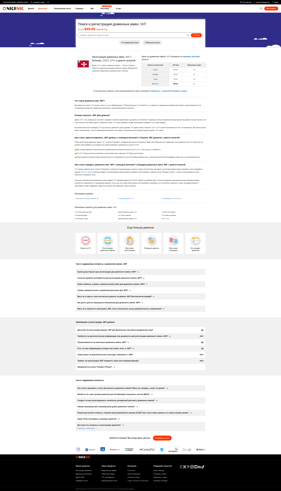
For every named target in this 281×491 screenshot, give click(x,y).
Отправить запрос (179, 91)
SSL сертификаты (108, 477)
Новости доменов (134, 474)
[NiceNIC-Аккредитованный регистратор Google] (187, 449)
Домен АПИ (80, 477)
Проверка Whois (82, 481)
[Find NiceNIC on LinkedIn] (199, 467)
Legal (130, 481)
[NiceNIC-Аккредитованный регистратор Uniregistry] (173, 449)
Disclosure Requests (140, 481)
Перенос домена (87, 172)
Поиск (197, 35)
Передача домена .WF (126, 198)
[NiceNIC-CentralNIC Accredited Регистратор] (147, 449)
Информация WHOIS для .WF (172, 198)
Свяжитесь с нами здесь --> (87, 428)
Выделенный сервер (109, 470)
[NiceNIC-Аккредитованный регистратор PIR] (161, 449)
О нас (118, 8)
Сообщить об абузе (160, 481)
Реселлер (105, 7)
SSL (92, 8)
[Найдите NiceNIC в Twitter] (184, 467)
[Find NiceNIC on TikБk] (202, 467)
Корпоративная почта (109, 481)
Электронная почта (62, 8)
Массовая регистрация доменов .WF (87, 198)
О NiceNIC (131, 470)
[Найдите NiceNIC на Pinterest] (188, 467)
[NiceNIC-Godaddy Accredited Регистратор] (115, 449)
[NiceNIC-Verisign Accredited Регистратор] (90, 449)
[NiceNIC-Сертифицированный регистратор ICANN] (78, 449)
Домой (31, 8)
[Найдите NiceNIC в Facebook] (181, 467)
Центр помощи (158, 470)
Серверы (79, 8)
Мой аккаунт (271, 8)
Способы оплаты (134, 477)
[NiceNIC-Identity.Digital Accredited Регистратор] (129, 449)
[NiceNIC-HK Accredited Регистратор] (102, 449)
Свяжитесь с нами (159, 91)
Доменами (42, 8)
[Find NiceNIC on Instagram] (192, 467)
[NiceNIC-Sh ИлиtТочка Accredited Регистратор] (200, 449)
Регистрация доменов (83, 470)
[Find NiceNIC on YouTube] (195, 467)
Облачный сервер (108, 474)
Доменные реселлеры (84, 474)
